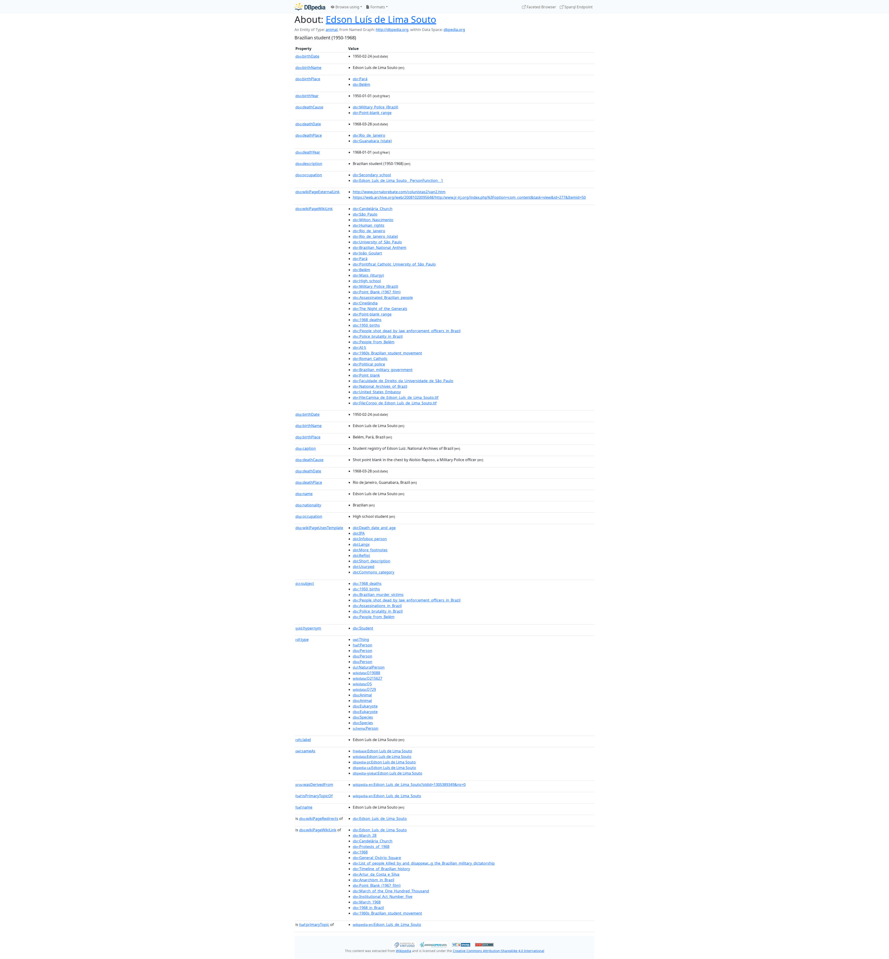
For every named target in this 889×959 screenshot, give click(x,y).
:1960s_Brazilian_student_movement (387, 353)
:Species (363, 717)
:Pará (360, 78)
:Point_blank (366, 375)
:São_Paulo (365, 214)
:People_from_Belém (373, 341)
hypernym (308, 628)
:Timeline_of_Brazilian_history (381, 868)
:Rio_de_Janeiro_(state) (375, 236)
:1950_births (366, 325)
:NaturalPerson (369, 667)
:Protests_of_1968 (371, 846)
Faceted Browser (541, 6)
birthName (308, 67)
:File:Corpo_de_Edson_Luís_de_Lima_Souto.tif (395, 403)
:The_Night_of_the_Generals (380, 308)
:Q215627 (367, 678)
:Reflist (361, 555)
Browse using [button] (347, 6)
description (308, 163)
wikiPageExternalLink (317, 191)
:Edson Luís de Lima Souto (382, 751)
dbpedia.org (454, 29)
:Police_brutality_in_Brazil (378, 336)
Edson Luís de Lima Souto (381, 19)
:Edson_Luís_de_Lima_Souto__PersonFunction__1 (398, 180)
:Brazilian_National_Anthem (379, 247)
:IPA (359, 533)
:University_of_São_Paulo (377, 242)
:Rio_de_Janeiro (369, 135)
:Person (362, 645)
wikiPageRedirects (318, 818)
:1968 (360, 852)
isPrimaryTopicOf (314, 795)
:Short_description (371, 561)
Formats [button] (377, 6)
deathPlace (308, 135)
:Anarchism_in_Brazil (373, 879)
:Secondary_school (372, 174)
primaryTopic (314, 924)
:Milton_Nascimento (373, 219)
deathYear (307, 152)
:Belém (361, 84)
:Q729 (364, 689)
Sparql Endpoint (578, 6)
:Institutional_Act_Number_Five (382, 896)
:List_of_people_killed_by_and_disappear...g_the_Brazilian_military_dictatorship (424, 863)
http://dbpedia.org (392, 29)
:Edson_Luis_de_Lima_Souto (380, 818)
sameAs (305, 751)
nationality (308, 505)
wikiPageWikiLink (314, 208)
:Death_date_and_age (374, 527)
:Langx (361, 544)
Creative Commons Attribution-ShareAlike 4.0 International (498, 951)
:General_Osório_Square (377, 857)
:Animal (362, 695)
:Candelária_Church (372, 208)
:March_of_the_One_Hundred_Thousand (391, 891)
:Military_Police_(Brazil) (375, 107)
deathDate (308, 124)
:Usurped (363, 566)
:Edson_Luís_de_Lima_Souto (387, 795)
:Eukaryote (365, 706)
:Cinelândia (365, 303)
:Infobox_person (370, 538)
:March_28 (364, 835)
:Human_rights (368, 225)
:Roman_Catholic (370, 358)
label (303, 739)
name (304, 493)
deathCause (309, 107)
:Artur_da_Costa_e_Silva (376, 874)
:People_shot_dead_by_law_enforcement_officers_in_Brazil (406, 330)
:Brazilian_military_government (383, 369)
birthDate (307, 56)
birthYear (307, 95)
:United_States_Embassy (377, 391)
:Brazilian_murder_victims (378, 594)
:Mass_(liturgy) (368, 275)
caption (305, 448)
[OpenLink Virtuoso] (404, 944)
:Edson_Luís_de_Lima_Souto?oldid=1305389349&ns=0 (409, 784)
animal (332, 29)
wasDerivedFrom (314, 784)
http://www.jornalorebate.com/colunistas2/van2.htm (399, 191)
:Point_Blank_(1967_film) (377, 292)
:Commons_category (373, 572)
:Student (363, 628)
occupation (308, 174)
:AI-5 (359, 347)
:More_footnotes (370, 549)
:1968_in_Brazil (368, 907)
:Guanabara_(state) (372, 140)
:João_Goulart (367, 253)
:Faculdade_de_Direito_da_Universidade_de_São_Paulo (403, 380)
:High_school (367, 280)
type (302, 639)
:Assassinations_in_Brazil (377, 605)
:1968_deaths (367, 319)
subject (304, 583)
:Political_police (369, 364)
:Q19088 (366, 672)
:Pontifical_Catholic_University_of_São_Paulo (394, 264)
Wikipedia (403, 951)
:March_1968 (367, 902)
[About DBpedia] (309, 7)
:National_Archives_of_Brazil (380, 386)
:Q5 (362, 683)
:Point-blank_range (372, 112)
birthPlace (307, 78)
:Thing (361, 639)
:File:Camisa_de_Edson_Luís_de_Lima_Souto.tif (395, 397)
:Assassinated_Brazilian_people (383, 297)
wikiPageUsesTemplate (319, 527)
